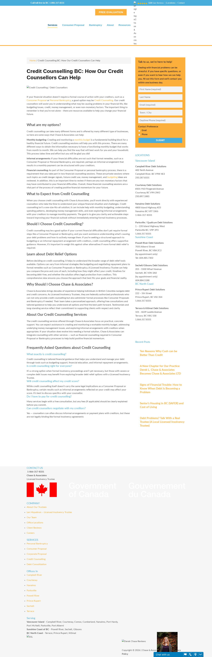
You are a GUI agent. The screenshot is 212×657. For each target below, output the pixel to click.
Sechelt (30, 606)
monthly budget (82, 140)
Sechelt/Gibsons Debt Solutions (151, 265)
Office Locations (35, 522)
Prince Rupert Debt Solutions (150, 289)
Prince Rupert (34, 601)
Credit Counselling (103, 100)
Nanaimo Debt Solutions (147, 204)
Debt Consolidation (36, 564)
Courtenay (32, 580)
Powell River (33, 596)
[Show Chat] (185, 655)
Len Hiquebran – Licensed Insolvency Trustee (49, 512)
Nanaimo (31, 585)
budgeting (112, 177)
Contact (181, 3)
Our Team (31, 517)
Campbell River (34, 575)
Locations (170, 3)
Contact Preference (148, 126)
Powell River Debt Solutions (149, 243)
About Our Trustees (37, 507)
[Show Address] (195, 655)
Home (33, 60)
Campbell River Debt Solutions (150, 166)
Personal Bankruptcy (60, 100)
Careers (30, 533)
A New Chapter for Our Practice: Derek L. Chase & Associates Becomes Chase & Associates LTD (160, 370)
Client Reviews (34, 528)
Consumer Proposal (37, 100)
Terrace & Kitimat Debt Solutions (152, 308)
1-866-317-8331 (56, 3)
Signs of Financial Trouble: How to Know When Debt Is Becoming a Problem (161, 389)
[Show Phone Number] (190, 655)
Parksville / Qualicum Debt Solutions (154, 222)
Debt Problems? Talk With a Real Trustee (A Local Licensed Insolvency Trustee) (162, 422)
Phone (144, 135)
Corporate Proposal (37, 554)
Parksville (31, 590)
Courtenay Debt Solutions (148, 185)
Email (144, 130)
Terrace (30, 611)
